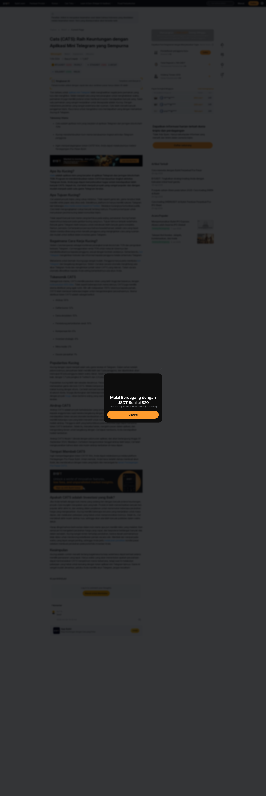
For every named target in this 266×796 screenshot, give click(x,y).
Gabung (133, 414)
